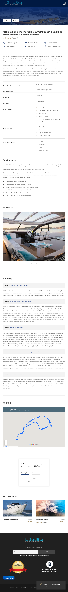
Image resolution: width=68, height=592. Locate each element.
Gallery (8, 20)
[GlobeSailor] (9, 578)
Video (16, 20)
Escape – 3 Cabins (42, 519)
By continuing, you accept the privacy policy (35, 555)
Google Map (58, 84)
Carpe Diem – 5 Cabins (10, 519)
